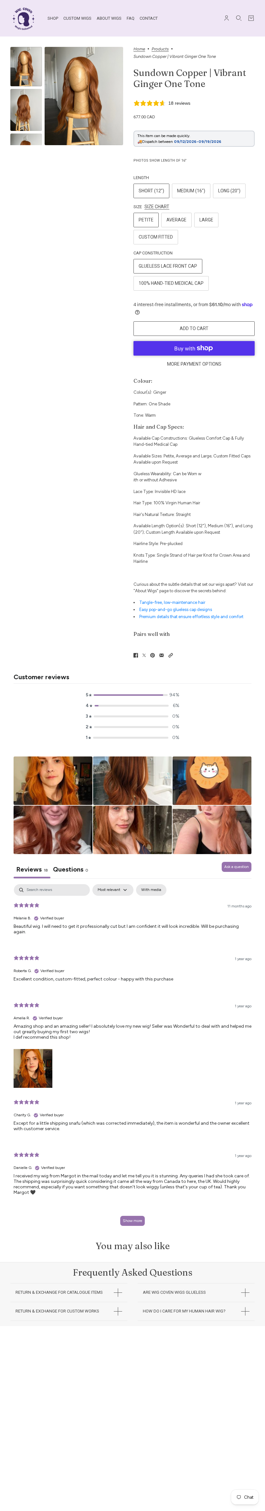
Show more (132, 1220)
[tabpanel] (132, 1058)
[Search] (238, 18)
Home (139, 49)
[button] (170, 655)
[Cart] (251, 18)
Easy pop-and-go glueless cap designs (175, 609)
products (160, 49)
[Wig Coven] (23, 18)
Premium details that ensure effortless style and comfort (191, 616)
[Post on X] (144, 655)
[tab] (70, 870)
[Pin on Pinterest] (152, 655)
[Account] (226, 18)
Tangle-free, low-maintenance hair (172, 602)
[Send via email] (161, 655)
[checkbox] (151, 890)
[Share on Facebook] (135, 655)
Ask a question (236, 866)
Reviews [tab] (32, 869)
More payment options (194, 364)
